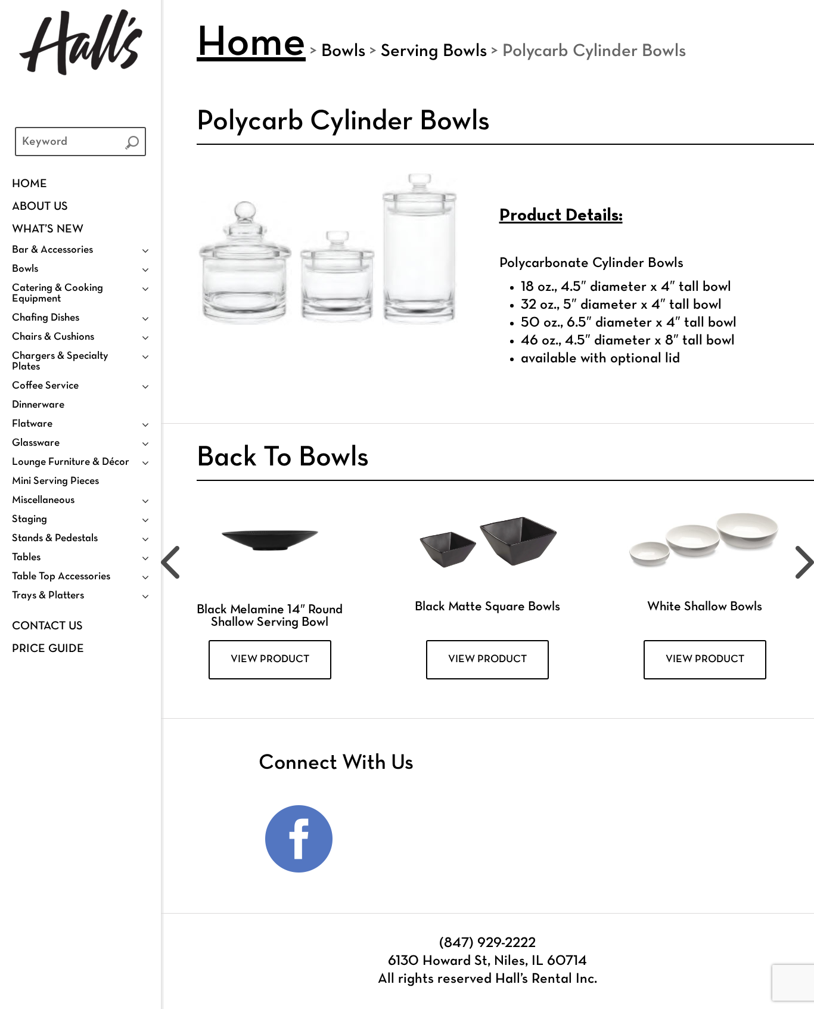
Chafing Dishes (45, 318)
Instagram (376, 839)
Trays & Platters (48, 596)
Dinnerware (38, 405)
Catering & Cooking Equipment (57, 293)
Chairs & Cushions (53, 337)
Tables (26, 557)
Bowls (25, 269)
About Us (40, 206)
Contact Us (47, 626)
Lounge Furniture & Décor (70, 462)
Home (29, 184)
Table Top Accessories (61, 577)
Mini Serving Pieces (55, 481)
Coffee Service (45, 386)
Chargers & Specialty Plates (60, 361)
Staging (29, 519)
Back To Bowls (283, 458)
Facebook (299, 839)
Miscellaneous (43, 500)
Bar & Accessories (52, 250)
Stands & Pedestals (55, 538)
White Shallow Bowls (704, 607)
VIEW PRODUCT (270, 659)
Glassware (36, 443)
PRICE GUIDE (48, 649)
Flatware (32, 424)
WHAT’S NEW (47, 229)
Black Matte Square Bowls (487, 607)
